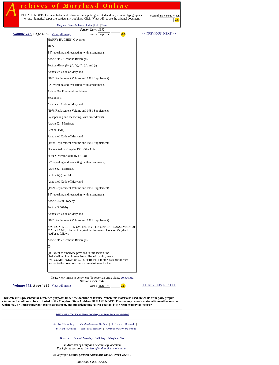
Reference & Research (123, 324)
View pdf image (61, 34)
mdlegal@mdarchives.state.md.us (106, 348)
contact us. (127, 277)
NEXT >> (169, 33)
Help (96, 25)
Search (105, 25)
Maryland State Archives (70, 25)
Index (89, 25)
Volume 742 (22, 34)
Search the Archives (66, 328)
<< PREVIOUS (152, 33)
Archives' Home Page (64, 324)
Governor (65, 338)
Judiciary (100, 338)
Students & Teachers (91, 328)
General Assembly (83, 338)
